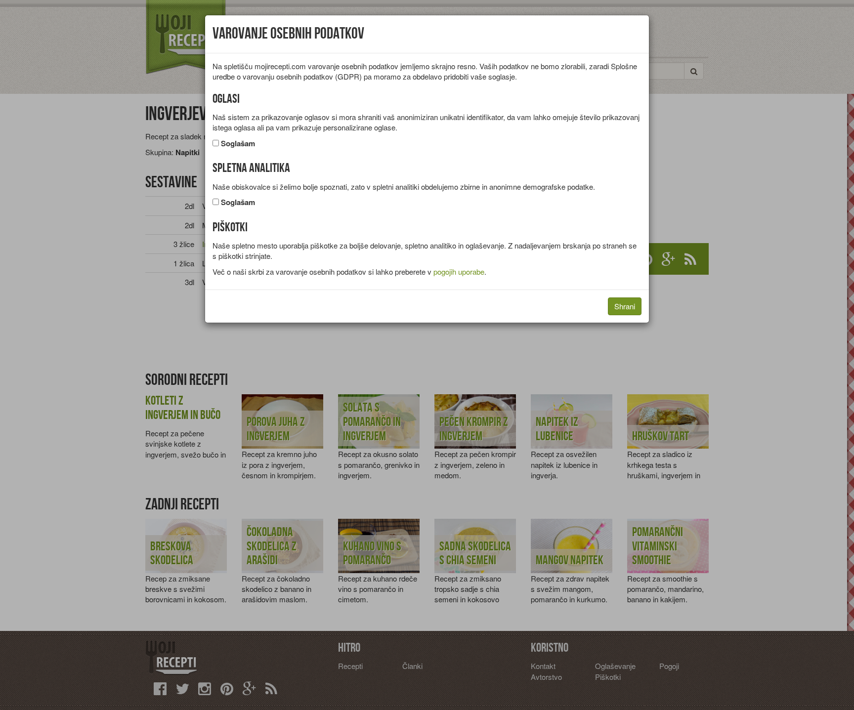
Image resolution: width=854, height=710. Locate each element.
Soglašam (238, 143)
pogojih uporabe (458, 271)
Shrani (624, 306)
